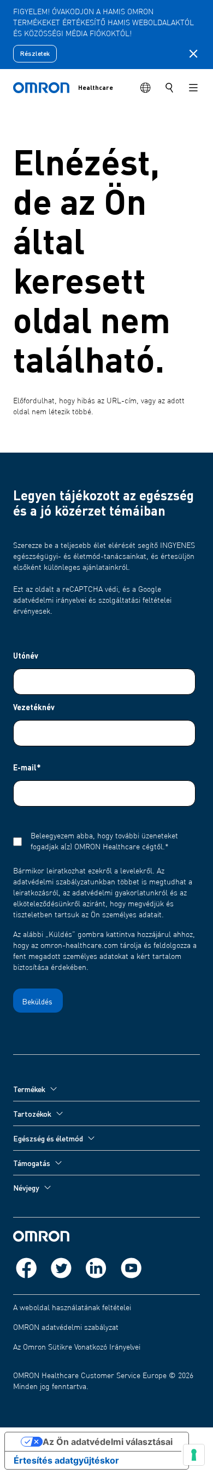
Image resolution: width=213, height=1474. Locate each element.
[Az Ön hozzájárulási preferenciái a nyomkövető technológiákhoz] (194, 1454)
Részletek (35, 53)
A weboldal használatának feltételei (72, 1308)
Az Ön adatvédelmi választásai (108, 1441)
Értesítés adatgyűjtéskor (66, 1460)
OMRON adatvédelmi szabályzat (66, 1328)
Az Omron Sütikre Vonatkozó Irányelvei (76, 1347)
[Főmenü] (193, 87)
